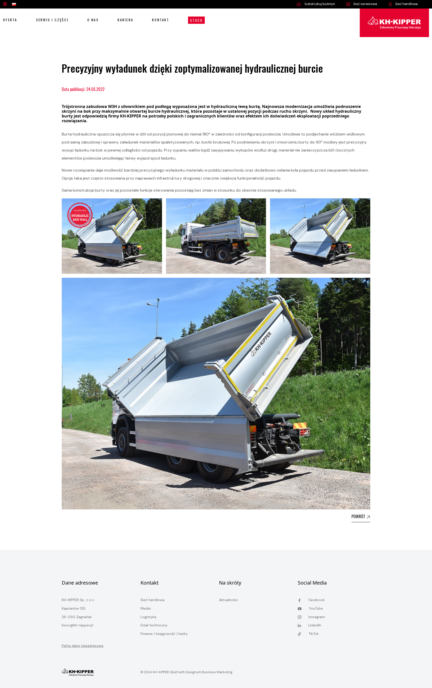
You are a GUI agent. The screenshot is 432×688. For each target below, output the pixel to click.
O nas (93, 19)
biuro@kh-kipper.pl (77, 625)
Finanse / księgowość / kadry (164, 633)
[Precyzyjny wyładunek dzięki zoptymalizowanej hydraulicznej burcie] (394, 22)
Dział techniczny (154, 625)
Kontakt (160, 19)
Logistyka (148, 617)
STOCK (196, 20)
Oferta (10, 19)
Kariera (126, 19)
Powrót (359, 516)
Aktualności (228, 600)
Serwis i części (52, 19)
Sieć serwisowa (365, 4)
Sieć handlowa (406, 4)
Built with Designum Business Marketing (201, 672)
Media (145, 608)
